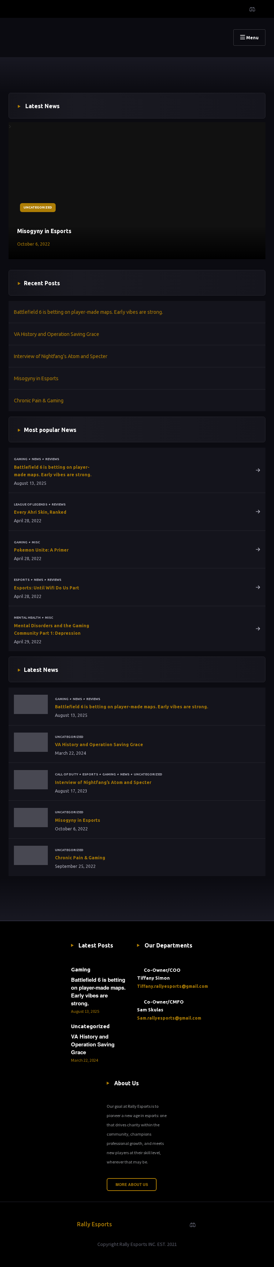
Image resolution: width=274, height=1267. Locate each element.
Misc (36, 542)
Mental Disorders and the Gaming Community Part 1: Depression (51, 629)
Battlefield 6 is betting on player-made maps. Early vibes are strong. (88, 312)
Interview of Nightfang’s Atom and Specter (60, 356)
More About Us (132, 1184)
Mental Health (27, 617)
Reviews (52, 459)
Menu (252, 37)
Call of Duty (66, 774)
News (36, 459)
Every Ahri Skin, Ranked (40, 512)
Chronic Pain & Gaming (39, 400)
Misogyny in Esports (44, 231)
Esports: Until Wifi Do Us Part (46, 587)
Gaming (20, 459)
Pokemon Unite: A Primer (41, 550)
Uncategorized (38, 207)
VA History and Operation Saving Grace (56, 334)
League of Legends (30, 504)
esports (22, 580)
